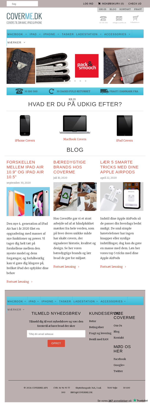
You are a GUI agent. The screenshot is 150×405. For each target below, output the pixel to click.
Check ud (135, 3)
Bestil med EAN (98, 339)
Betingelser (96, 327)
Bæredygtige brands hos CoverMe (69, 167)
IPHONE (49, 34)
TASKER (68, 34)
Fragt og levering (100, 333)
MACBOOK (15, 34)
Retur (92, 321)
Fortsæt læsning (18, 281)
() (113, 3)
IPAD (33, 34)
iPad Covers (124, 140)
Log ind (88, 3)
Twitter (118, 371)
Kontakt (119, 337)
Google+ (119, 365)
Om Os (118, 325)
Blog (117, 331)
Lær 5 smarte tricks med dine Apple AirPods (119, 167)
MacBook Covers (74, 139)
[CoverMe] (24, 19)
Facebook (120, 359)
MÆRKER (14, 42)
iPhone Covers (25, 140)
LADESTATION (87, 34)
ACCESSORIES (115, 34)
